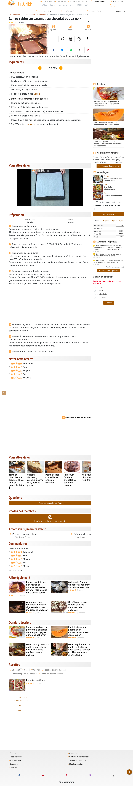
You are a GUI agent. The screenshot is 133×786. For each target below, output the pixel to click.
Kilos (97, 237)
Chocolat (16, 670)
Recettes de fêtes (35, 680)
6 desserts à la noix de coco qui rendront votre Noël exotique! (79, 585)
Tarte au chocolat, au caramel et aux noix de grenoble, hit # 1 (16, 481)
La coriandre (101, 297)
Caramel (36, 670)
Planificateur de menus (107, 166)
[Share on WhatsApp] (70, 50)
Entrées (18, 705)
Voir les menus (104, 202)
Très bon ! (27, 363)
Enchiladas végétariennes (109, 188)
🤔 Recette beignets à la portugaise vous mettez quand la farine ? (107, 255)
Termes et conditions (77, 760)
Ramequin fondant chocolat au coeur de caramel (70, 480)
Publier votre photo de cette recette (50, 521)
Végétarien (62, 1)
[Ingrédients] (4, 393)
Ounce (97, 231)
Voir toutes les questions (114, 267)
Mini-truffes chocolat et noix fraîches (88, 477)
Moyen (26, 370)
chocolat (29, 124)
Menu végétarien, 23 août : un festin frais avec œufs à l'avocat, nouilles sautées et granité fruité (79, 649)
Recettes (43, 11)
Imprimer (117, 202)
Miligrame (99, 225)
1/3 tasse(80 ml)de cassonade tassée (29, 85)
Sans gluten (48, 1)
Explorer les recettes (18, 697)
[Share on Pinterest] (88, 50)
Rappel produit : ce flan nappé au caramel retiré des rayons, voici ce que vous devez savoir (36, 587)
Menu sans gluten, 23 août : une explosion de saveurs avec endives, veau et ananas (37, 649)
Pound (97, 234)
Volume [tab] (106, 221)
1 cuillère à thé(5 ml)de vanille (25, 115)
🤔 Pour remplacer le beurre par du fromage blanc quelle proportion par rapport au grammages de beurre (107, 247)
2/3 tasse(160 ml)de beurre (24, 89)
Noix (26, 670)
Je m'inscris (108, 214)
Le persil (100, 291)
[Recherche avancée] (114, 6)
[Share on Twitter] (79, 50)
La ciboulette (102, 294)
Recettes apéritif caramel (52, 674)
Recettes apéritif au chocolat (24, 674)
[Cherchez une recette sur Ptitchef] (110, 5)
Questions (94, 11)
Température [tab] (117, 221)
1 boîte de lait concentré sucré (26, 103)
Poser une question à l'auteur (51, 503)
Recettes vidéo (16, 757)
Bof (24, 374)
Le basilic (100, 287)
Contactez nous (75, 753)
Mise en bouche (21, 700)
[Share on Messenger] (62, 50)
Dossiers (68, 11)
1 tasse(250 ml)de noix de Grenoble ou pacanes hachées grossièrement (46, 120)
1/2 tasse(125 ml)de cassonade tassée (29, 107)
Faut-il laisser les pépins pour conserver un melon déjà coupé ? (78, 631)
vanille (37, 94)
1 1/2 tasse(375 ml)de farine (24, 77)
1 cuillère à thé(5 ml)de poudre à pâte (29, 81)
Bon (24, 367)
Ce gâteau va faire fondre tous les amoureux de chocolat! (77, 606)
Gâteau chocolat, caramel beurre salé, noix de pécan (35, 480)
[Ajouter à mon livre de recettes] (54, 39)
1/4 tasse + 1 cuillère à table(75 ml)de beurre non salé (37, 111)
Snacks (18, 710)
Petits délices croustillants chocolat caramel (52, 478)
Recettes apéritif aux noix (55, 670)
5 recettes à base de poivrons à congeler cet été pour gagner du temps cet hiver (36, 631)
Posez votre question (109, 270)
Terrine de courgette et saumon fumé (113, 179)
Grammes (98, 228)
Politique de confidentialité (79, 757)
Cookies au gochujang (113, 195)
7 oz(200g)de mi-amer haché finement (34, 124)
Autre (119, 11)
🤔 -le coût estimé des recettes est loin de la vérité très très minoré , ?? (108, 261)
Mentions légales (76, 764)
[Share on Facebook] (53, 50)
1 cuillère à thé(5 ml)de (25, 94)
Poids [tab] (97, 221)
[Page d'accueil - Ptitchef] (10, 15)
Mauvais (26, 377)
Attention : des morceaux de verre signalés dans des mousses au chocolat (37, 606)
